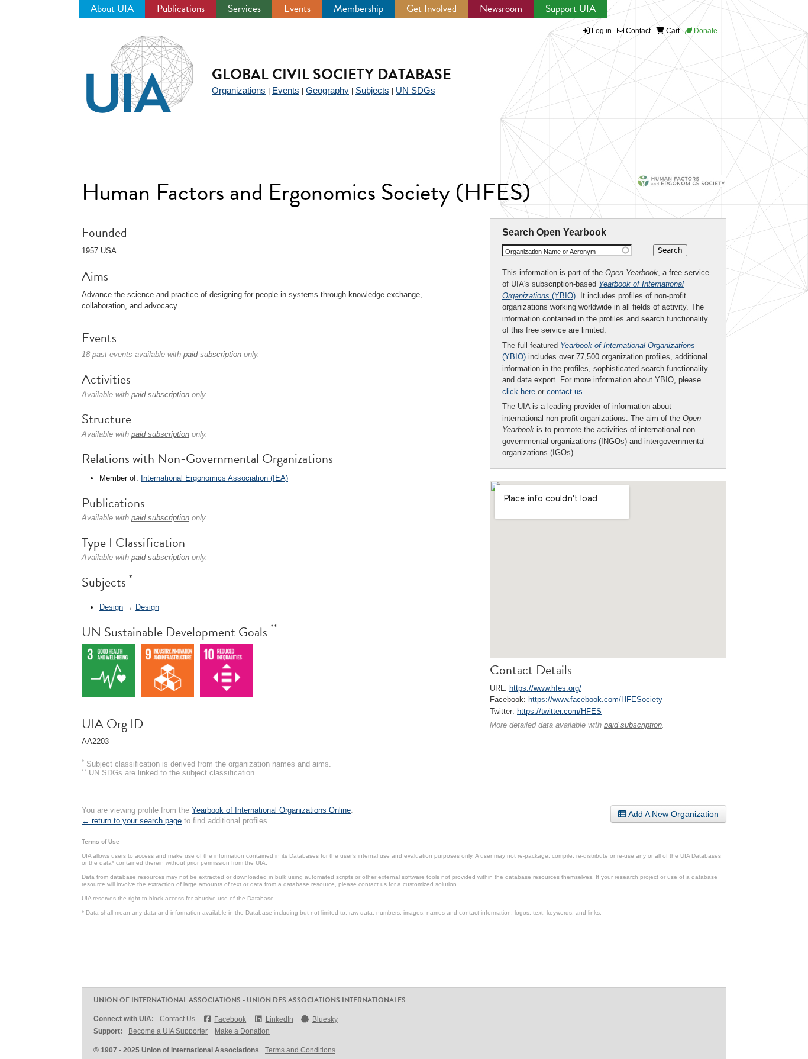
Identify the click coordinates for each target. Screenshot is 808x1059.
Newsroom (501, 8)
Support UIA (570, 8)
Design (111, 607)
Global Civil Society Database (331, 74)
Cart (672, 31)
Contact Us (177, 1019)
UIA (126, 67)
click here (518, 391)
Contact (637, 31)
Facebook (230, 1019)
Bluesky (325, 1019)
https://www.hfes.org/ (545, 688)
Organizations (239, 90)
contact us (565, 391)
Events (297, 8)
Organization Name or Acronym (550, 251)
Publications (181, 8)
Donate (704, 31)
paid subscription (633, 724)
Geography (327, 90)
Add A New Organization (672, 814)
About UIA (112, 8)
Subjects (372, 90)
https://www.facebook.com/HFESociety (595, 699)
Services (244, 8)
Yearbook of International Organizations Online (271, 810)
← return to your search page (132, 820)
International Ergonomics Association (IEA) (214, 478)
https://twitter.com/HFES (559, 711)
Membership (358, 8)
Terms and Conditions (300, 1050)
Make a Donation (242, 1031)
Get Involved (431, 8)
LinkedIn (279, 1019)
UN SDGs (415, 90)
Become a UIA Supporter (168, 1031)
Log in (602, 31)
